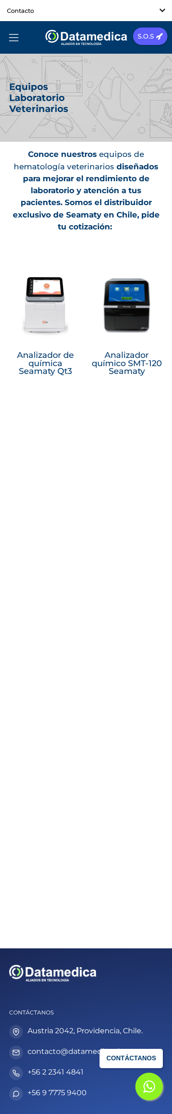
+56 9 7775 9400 (57, 1092)
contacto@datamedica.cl (74, 1051)
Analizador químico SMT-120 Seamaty (127, 363)
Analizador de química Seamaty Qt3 (45, 363)
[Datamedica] (86, 37)
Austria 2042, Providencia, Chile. (85, 1030)
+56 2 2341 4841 (55, 1072)
